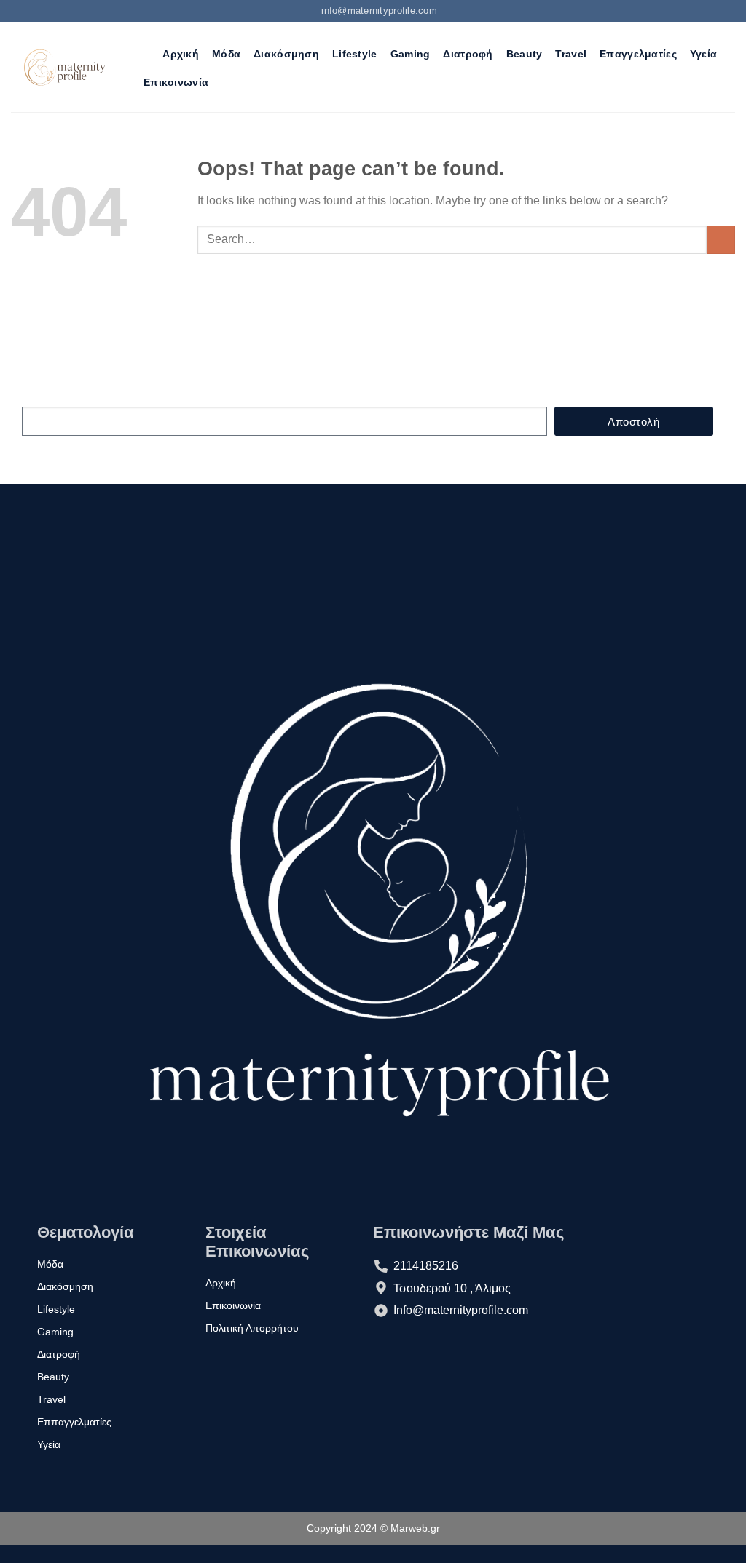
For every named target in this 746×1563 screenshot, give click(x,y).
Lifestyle (354, 54)
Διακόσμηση (286, 54)
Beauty (524, 54)
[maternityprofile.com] (63, 67)
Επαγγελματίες (638, 54)
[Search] (143, 54)
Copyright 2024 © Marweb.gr (373, 1528)
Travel (570, 54)
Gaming (410, 54)
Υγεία (703, 54)
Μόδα (226, 54)
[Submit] (721, 240)
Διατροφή (467, 54)
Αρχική (180, 54)
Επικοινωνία (176, 82)
